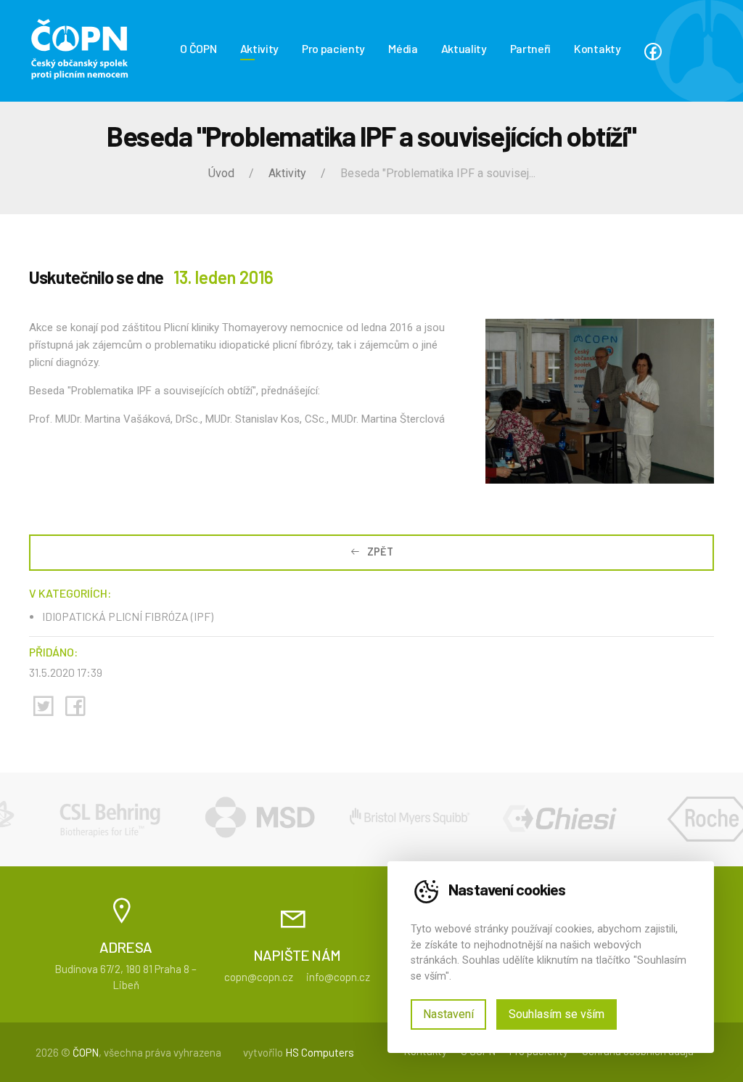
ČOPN (86, 1052)
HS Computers (319, 1052)
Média (402, 48)
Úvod (221, 173)
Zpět (380, 551)
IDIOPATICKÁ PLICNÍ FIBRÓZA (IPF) (127, 616)
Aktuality (464, 48)
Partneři (530, 48)
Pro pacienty (333, 48)
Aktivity (259, 48)
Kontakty (597, 48)
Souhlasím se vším (556, 1014)
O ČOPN (198, 48)
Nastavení (448, 1014)
